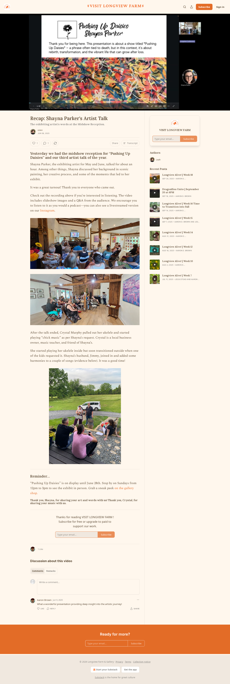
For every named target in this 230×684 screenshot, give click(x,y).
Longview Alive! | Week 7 (177, 275)
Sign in (220, 6)
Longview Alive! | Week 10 (177, 261)
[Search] (184, 7)
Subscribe (204, 6)
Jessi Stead (180, 279)
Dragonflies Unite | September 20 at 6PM (180, 191)
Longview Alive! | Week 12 (177, 246)
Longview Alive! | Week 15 (177, 217)
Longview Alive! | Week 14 (177, 232)
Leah (40, 130)
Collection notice (142, 661)
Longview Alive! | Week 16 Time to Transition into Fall (181, 205)
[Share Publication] (191, 7)
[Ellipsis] (138, 599)
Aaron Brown (44, 599)
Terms (128, 661)
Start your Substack (107, 669)
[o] (154, 178)
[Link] (25, 155)
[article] (174, 178)
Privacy (119, 661)
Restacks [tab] (50, 571)
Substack (99, 677)
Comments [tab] (37, 571)
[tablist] (43, 571)
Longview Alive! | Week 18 (177, 174)
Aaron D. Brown (183, 196)
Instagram (47, 210)
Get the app (130, 669)
